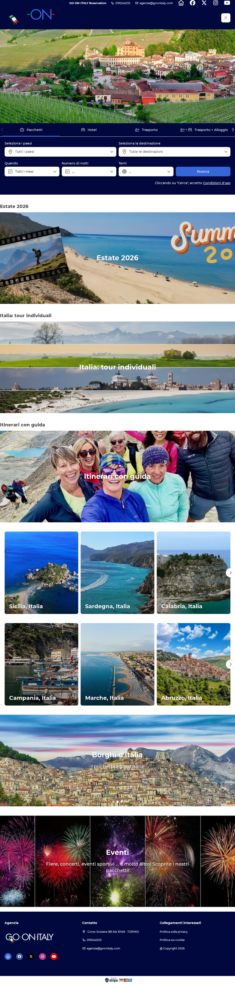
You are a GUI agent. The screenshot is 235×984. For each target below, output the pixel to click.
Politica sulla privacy (174, 931)
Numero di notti (75, 163)
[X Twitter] (204, 3)
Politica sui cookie (172, 940)
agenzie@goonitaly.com (156, 3)
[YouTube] (227, 3)
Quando (11, 163)
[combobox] (60, 152)
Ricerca (203, 171)
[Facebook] (192, 3)
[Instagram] (215, 3)
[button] (225, 17)
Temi (123, 163)
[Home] (181, 3)
